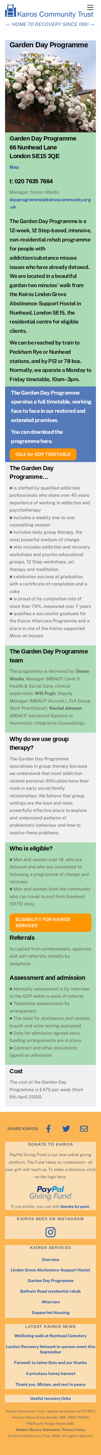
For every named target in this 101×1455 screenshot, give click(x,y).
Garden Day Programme (51, 1280)
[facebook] (49, 1128)
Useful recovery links (50, 1398)
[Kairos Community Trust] (49, 16)
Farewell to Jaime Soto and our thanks (50, 1362)
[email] (85, 1128)
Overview (50, 1259)
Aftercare (51, 1301)
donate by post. (75, 1206)
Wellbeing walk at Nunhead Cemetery (50, 1335)
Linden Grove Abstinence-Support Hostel (50, 1269)
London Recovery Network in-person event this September (50, 1349)
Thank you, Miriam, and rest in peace (50, 1384)
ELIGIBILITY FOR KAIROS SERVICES (42, 922)
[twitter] (67, 1128)
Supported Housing (51, 1312)
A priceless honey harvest (50, 1373)
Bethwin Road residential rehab (50, 1291)
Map (14, 167)
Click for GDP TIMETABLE (43, 454)
